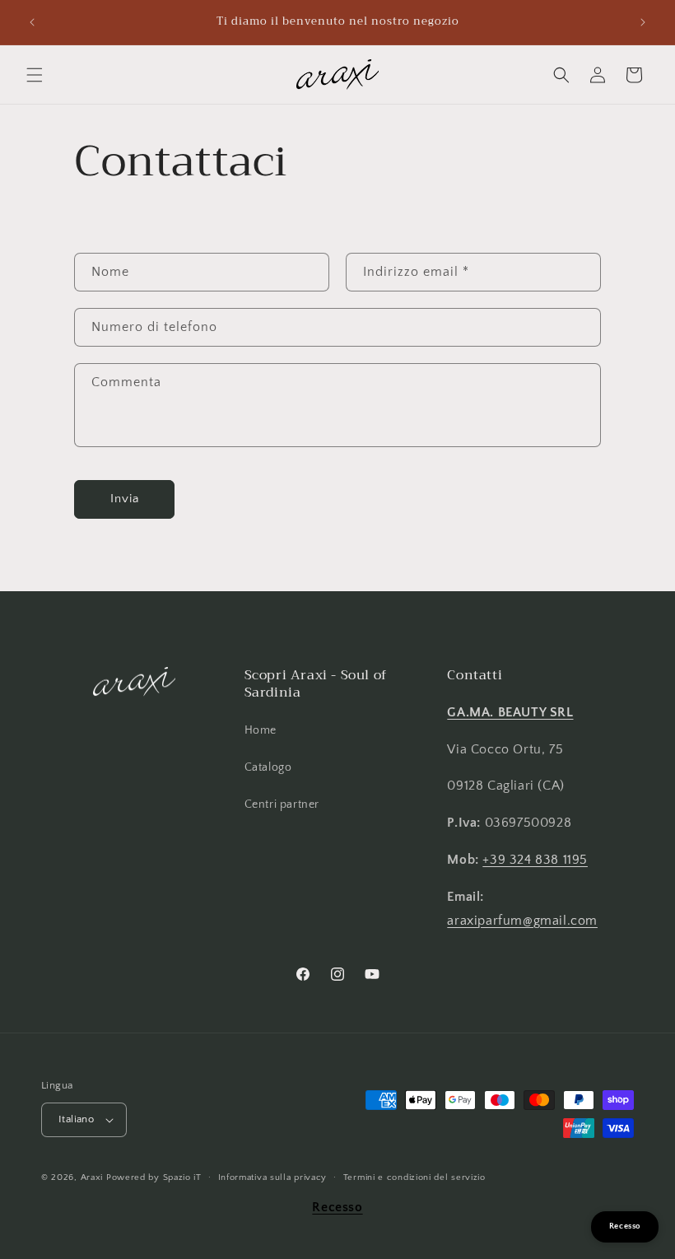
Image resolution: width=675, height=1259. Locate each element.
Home (260, 730)
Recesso (337, 1207)
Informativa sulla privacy (273, 1177)
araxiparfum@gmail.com (522, 920)
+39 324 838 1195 (535, 859)
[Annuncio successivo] (643, 22)
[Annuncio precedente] (32, 22)
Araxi (92, 1177)
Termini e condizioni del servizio (414, 1177)
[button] (34, 75)
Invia (124, 499)
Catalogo (268, 767)
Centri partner (281, 804)
